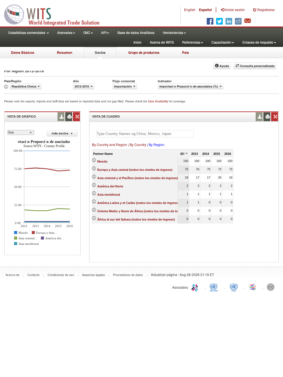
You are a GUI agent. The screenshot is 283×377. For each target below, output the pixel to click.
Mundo (102, 161)
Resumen (64, 52)
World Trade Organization (252, 286)
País (185, 52)
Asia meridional (108, 194)
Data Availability (158, 101)
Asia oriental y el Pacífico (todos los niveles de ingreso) (137, 178)
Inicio (137, 42)
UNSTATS (233, 286)
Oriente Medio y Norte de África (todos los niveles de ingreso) (142, 211)
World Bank (271, 286)
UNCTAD (214, 286)
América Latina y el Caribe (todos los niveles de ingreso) (138, 203)
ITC (195, 286)
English (189, 9)
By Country (138, 144)
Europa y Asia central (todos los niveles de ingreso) (134, 169)
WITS (55, 14)
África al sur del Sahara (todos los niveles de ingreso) (136, 219)
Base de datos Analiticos (135, 32)
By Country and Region (109, 144)
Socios (100, 52)
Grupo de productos (143, 52)
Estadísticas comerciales (27, 32)
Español (205, 9)
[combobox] (20, 132)
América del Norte (110, 186)
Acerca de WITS (162, 42)
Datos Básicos (22, 52)
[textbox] (145, 133)
